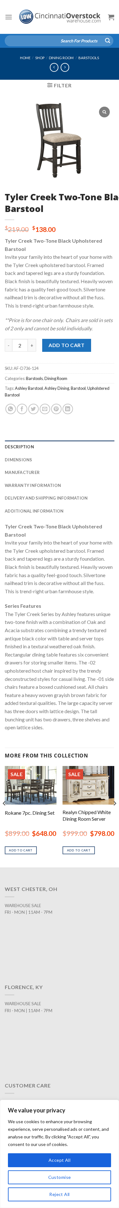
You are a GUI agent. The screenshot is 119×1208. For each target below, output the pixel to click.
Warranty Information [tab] (33, 485)
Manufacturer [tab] (22, 472)
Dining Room (61, 58)
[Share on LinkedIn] (68, 409)
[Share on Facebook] (22, 409)
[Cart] (111, 17)
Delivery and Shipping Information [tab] (46, 498)
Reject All (59, 1194)
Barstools (88, 58)
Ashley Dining (56, 388)
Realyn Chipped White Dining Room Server (87, 815)
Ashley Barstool (29, 388)
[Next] (114, 816)
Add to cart (66, 345)
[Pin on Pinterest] (56, 409)
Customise (59, 1177)
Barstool (78, 388)
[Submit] (107, 40)
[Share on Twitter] (33, 409)
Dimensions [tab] (18, 459)
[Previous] (4, 816)
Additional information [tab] (34, 511)
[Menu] (8, 17)
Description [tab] (19, 446)
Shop (39, 58)
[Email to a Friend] (45, 409)
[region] (59, 1154)
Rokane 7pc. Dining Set (30, 813)
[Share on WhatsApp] (10, 409)
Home (25, 58)
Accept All (59, 1160)
